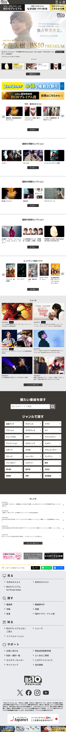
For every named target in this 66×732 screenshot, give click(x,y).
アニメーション (11, 443)
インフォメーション (15, 636)
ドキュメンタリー (51, 449)
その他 (27, 449)
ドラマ (47, 424)
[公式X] (20, 693)
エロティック (30, 443)
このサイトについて (44, 660)
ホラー (27, 436)
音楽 (8, 613)
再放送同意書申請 (43, 650)
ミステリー (29, 462)
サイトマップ (12, 664)
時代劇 (8, 469)
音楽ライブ (10, 424)
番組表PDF (40, 604)
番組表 (9, 604)
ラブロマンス (30, 430)
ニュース (39, 628)
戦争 (46, 462)
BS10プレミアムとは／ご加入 (16, 630)
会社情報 (39, 664)
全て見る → (33, 129)
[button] (2, 31)
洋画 (8, 609)
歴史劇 (27, 469)
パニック (9, 456)
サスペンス (29, 424)
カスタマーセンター (15, 660)
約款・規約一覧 (13, 655)
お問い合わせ (12, 650)
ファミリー (49, 456)
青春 (27, 475)
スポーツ (9, 449)
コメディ (48, 443)
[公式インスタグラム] (37, 693)
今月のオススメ (13, 582)
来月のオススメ (42, 582)
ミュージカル (11, 436)
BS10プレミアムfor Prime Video (13, 588)
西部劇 (8, 475)
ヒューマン (29, 456)
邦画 (37, 609)
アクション (10, 430)
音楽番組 (48, 475)
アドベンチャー (50, 436)
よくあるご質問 (42, 655)
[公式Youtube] (46, 693)
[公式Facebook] (29, 693)
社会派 (47, 469)
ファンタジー (11, 462)
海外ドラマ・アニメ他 (45, 613)
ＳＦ (46, 430)
